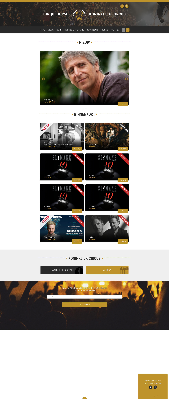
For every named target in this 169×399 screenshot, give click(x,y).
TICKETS (122, 104)
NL (128, 30)
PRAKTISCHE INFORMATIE (74, 30)
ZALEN (59, 30)
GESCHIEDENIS (92, 30)
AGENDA (51, 30)
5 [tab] (89, 109)
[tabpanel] (84, 78)
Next (126, 78)
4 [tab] (86, 109)
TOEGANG (104, 30)
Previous (42, 78)
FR (124, 30)
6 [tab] (92, 109)
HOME (42, 30)
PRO (112, 30)
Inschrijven (84, 305)
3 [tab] (83, 109)
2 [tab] (80, 109)
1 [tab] (77, 109)
